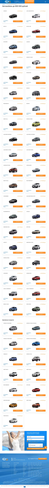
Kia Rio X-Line (28, 26)
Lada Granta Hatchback (30, 134)
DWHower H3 (5, 72)
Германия (15, 464)
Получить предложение (36, 448)
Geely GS (4, 26)
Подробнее (18, 36)
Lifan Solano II (29, 165)
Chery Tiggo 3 (28, 369)
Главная (3, 4)
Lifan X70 (5, 242)
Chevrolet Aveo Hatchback (31, 338)
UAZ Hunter (28, 257)
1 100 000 (31, 465)
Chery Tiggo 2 (28, 400)
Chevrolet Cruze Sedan (7, 338)
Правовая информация (21, 480)
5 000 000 (35, 468)
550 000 (36, 472)
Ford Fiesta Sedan (6, 400)
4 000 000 (32, 468)
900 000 (34, 473)
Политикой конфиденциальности (33, 442)
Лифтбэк (24, 465)
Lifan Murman (5, 196)
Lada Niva (28, 41)
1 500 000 (37, 465)
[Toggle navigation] (45, 2)
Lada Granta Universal (7, 134)
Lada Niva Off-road (6, 165)
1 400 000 (34, 465)
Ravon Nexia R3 (6, 103)
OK (24, 486)
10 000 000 (40, 468)
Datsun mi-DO (5, 88)
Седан (24, 472)
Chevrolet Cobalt (29, 57)
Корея (15, 467)
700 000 (41, 464)
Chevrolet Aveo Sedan (7, 323)
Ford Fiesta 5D (5, 415)
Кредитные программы (6, 467)
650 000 (38, 464)
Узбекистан (15, 471)
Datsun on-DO (28, 72)
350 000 (31, 464)
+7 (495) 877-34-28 (30, 1)
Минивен (24, 468)
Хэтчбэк (24, 474)
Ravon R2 (28, 103)
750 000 (29, 473)
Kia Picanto (5, 41)
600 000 (38, 472)
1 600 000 (40, 465)
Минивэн (24, 469)
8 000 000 (37, 468)
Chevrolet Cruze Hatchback (31, 323)
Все (23, 476)
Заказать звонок (42, 458)
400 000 (34, 464)
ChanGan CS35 (28, 273)
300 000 (29, 464)
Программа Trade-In (5, 464)
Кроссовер (24, 464)
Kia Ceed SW (5, 57)
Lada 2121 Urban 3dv (7, 288)
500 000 (36, 464)
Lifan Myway (5, 273)
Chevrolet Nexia (6, 257)
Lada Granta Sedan (29, 149)
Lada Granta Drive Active (30, 196)
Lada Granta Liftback (7, 149)
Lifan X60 (28, 211)
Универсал (24, 473)
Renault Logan (6, 304)
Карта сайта (15, 480)
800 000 (29, 465)
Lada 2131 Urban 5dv (29, 288)
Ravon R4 (28, 88)
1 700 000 (29, 468)
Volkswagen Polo (6, 211)
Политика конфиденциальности (30, 480)
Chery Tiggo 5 (5, 369)
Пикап (24, 470)
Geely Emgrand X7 (29, 180)
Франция (15, 472)
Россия (15, 468)
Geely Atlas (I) (5, 180)
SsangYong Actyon (29, 242)
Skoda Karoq (28, 304)
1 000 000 (36, 473)
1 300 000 (29, 469)
